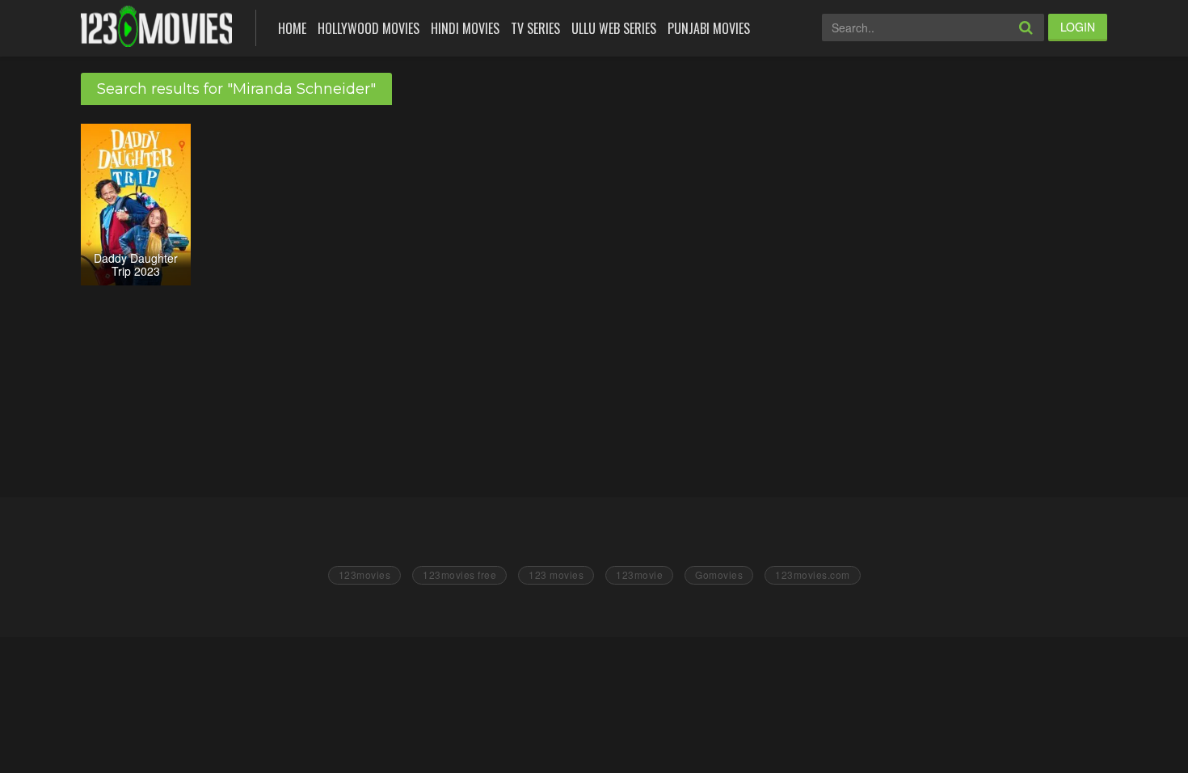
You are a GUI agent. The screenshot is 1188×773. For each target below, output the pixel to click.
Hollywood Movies (368, 28)
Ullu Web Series (613, 28)
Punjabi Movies (709, 28)
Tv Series (535, 28)
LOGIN (1077, 27)
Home (292, 28)
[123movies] (156, 26)
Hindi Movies (465, 28)
